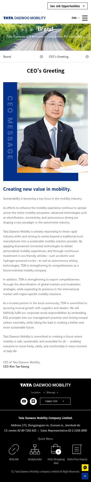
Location (36, 392)
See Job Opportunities (65, 6)
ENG (74, 18)
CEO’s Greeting (58, 56)
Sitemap (50, 392)
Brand (7, 56)
